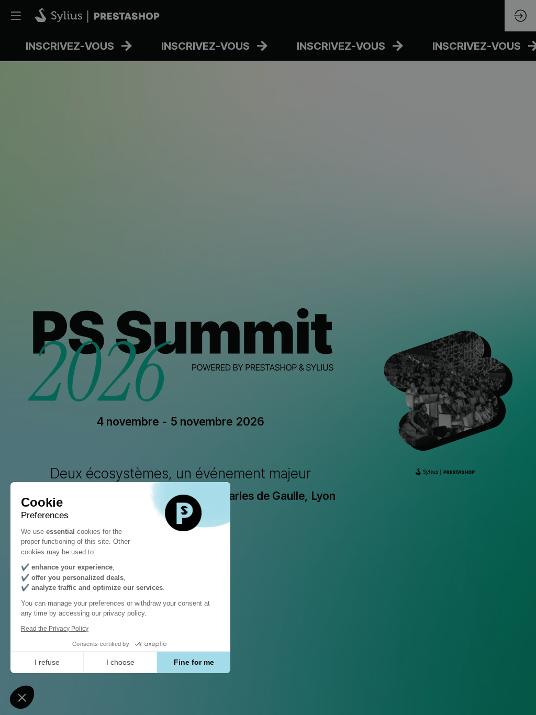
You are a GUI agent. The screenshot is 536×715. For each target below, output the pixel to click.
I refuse (47, 662)
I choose (120, 662)
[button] (15, 15)
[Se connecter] (520, 15)
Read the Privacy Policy (54, 628)
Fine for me (194, 662)
